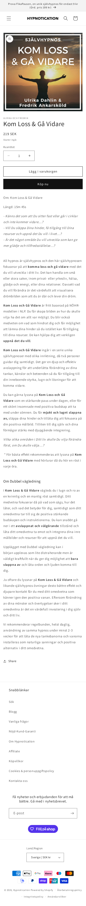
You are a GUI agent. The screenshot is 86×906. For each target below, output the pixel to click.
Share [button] (12, 661)
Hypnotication (21, 889)
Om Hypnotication (22, 741)
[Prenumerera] (72, 813)
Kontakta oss (18, 781)
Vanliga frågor (19, 721)
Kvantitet (9, 147)
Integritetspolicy (33, 896)
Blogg (13, 712)
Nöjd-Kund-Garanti (22, 731)
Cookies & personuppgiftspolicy (31, 771)
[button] (9, 18)
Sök (11, 702)
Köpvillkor (16, 761)
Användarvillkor (57, 896)
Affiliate (14, 751)
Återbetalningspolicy (69, 890)
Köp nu (43, 184)
